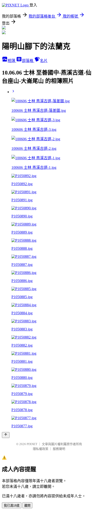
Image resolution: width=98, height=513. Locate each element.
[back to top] (6, 435)
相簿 (12, 61)
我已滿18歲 (12, 505)
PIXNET (32, 444)
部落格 (28, 61)
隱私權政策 (40, 449)
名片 (44, 61)
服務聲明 (59, 449)
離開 (27, 505)
